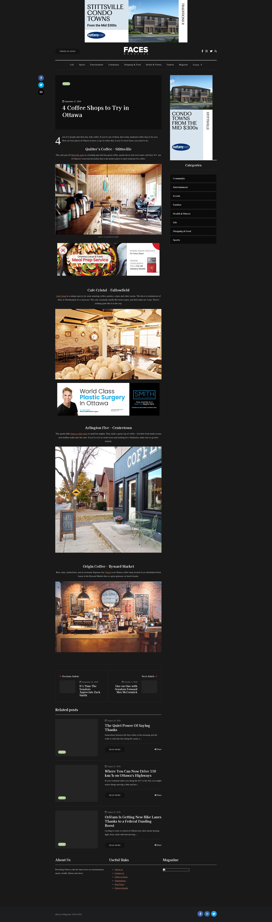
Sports (82, 65)
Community (113, 65)
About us (119, 869)
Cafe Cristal (61, 296)
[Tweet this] (41, 85)
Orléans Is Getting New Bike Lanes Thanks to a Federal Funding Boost (133, 821)
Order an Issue (121, 877)
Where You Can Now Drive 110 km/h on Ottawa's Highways (130, 773)
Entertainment (96, 65)
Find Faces (119, 884)
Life (72, 65)
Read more (115, 750)
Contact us (119, 873)
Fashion (170, 65)
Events (196, 65)
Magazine (183, 65)
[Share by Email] (41, 92)
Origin (108, 572)
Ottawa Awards (121, 888)
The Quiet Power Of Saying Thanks (127, 727)
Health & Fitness (154, 65)
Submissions (120, 881)
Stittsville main (77, 155)
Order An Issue (68, 51)
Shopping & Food (132, 65)
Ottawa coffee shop (79, 434)
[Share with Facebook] (41, 78)
